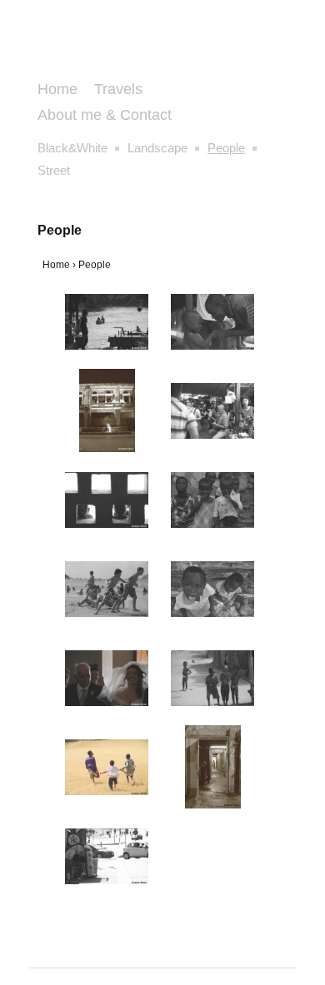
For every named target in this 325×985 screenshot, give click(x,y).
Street (54, 170)
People (226, 148)
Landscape (158, 148)
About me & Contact (105, 115)
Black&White (73, 148)
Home (58, 89)
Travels (118, 89)
